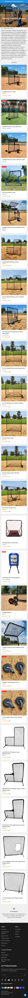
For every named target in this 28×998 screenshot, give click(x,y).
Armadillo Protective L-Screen (9, 91)
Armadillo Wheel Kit (6, 612)
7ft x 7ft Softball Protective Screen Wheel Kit (12, 717)
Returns (17, 934)
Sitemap (3, 945)
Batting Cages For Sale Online (7, 992)
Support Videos (4, 935)
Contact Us (3, 929)
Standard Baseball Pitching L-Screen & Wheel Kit (13, 296)
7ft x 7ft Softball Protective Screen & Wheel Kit (12, 403)
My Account (18, 929)
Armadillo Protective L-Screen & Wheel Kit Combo (13, 159)
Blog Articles (4, 957)
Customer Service (5, 938)
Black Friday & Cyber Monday (5, 960)
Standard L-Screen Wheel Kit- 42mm (10, 682)
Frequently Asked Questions (5, 932)
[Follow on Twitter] (15, 980)
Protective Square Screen (8, 438)
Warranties (17, 936)
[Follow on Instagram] (5, 980)
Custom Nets (6, 994)
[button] (25, 995)
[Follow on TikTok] (12, 980)
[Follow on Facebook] (2, 980)
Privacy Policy (4, 943)
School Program (4, 955)
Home (2, 28)
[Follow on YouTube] (9, 980)
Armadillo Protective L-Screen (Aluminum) (11, 126)
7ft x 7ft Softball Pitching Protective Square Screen (13, 368)
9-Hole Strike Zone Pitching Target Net (11, 577)
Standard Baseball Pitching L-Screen (10, 262)
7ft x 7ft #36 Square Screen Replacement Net (12, 898)
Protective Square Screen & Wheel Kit (10, 473)
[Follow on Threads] (22, 980)
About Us (3, 952)
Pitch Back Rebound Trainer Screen (10, 542)
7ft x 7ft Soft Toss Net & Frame (9, 507)
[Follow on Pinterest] (19, 980)
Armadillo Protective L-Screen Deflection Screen (13, 647)
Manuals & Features (5, 940)
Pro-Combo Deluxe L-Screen (8, 192)
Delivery (17, 931)
